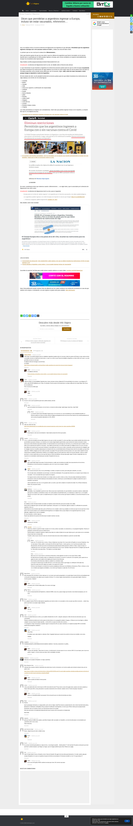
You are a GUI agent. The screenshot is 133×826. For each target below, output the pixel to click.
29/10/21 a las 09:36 (36, 583)
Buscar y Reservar (54, 10)
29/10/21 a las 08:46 (32, 379)
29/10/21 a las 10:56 (39, 411)
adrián (29, 468)
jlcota (23, 25)
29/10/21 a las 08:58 (33, 398)
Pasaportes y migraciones (32, 14)
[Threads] (131, 32)
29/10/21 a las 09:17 (32, 501)
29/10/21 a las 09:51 (34, 642)
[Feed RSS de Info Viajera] (111, 16)
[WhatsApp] (131, 15)
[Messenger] (131, 29)
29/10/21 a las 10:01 (34, 658)
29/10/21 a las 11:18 (34, 718)
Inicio (27, 10)
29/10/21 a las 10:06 (37, 489)
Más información (70, 290)
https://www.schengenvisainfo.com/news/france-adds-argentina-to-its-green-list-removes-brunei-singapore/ (48, 365)
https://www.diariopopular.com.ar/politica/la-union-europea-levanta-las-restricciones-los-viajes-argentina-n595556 (49, 426)
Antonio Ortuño (27, 354)
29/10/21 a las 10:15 (36, 630)
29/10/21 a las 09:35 (32, 599)
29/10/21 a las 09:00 (36, 391)
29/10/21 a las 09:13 (33, 438)
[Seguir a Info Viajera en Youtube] (100, 16)
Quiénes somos (66, 10)
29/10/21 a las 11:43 (33, 743)
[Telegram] (131, 18)
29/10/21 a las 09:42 (36, 607)
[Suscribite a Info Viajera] (109, 16)
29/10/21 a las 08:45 (36, 354)
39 (88, 14)
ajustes (106, 822)
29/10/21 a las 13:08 (36, 760)
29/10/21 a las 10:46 (36, 693)
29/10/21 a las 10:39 (33, 685)
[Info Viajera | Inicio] (32, 3)
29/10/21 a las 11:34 (39, 729)
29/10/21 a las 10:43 (32, 701)
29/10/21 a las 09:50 (37, 527)
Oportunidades (43, 10)
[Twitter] (131, 21)
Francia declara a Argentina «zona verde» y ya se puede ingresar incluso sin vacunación (46, 264)
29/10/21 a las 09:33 (36, 405)
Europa (22, 14)
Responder (26, 367)
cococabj (29, 527)
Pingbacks (38, 350)
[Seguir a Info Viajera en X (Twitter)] (102, 16)
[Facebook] (131, 26)
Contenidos (33, 10)
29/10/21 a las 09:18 (36, 460)
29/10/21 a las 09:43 (36, 468)
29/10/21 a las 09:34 (36, 520)
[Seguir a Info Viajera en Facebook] (105, 16)
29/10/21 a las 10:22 (36, 677)
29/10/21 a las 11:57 (32, 752)
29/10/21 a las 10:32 (39, 540)
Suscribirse (82, 10)
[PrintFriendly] (131, 23)
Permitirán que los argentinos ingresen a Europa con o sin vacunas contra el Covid (45, 114)
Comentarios (27, 350)
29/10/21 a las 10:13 (36, 590)
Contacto (75, 10)
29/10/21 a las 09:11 (33, 422)
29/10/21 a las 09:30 (35, 573)
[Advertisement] (53, 36)
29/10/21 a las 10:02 (36, 648)
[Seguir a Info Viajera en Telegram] (107, 16)
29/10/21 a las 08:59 (36, 369)
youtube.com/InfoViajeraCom (74, 270)
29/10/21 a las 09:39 (32, 615)
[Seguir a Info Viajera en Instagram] (98, 16)
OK (127, 821)
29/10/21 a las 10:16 (39, 665)
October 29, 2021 (52, 199)
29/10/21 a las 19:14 (39, 553)
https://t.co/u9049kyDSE (78, 197)
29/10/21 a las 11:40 (36, 735)
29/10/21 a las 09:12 (36, 431)
